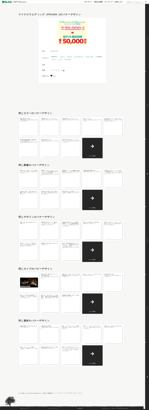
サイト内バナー (79, 56)
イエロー (62, 56)
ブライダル (67, 59)
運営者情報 (80, 408)
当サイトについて (24, 408)
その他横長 (98, 56)
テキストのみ (89, 56)
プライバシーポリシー (53, 408)
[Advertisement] (47, 7)
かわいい (69, 56)
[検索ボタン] (146, 1)
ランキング (108, 2)
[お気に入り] (51, 76)
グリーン (53, 59)
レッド (60, 59)
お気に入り (119, 2)
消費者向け (54, 56)
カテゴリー (88, 2)
